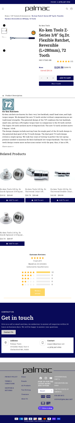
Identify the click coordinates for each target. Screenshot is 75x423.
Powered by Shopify (44, 421)
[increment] (53, 78)
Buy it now (56, 84)
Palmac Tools (33, 421)
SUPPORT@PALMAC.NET (63, 399)
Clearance (25, 394)
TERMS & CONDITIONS (10, 382)
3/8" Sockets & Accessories (20, 16)
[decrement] (41, 78)
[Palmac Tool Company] (37, 371)
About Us (24, 399)
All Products (26, 385)
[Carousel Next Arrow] (4, 50)
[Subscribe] (51, 391)
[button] (3, 9)
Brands (24, 381)
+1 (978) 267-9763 (63, 2)
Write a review (37, 292)
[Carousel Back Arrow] (4, 25)
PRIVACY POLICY (11, 377)
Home (7, 16)
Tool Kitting (26, 390)
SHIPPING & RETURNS (9, 389)
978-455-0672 (59, 396)
